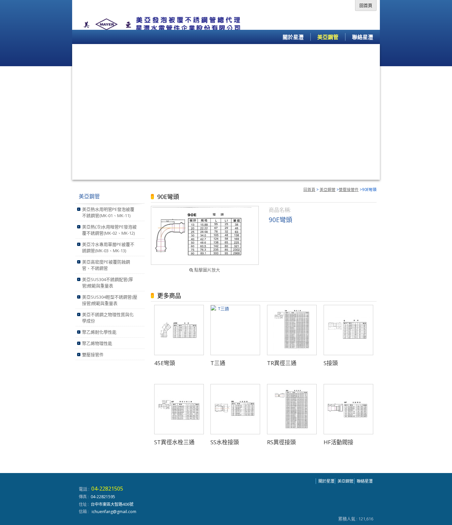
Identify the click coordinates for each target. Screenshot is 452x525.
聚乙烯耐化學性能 (99, 332)
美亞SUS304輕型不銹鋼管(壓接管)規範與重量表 (109, 300)
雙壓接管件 (349, 189)
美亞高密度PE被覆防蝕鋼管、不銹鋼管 (106, 265)
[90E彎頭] (205, 235)
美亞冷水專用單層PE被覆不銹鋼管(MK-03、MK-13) (108, 247)
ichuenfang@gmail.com (114, 511)
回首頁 (309, 189)
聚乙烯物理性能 (97, 343)
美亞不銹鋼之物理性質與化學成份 (108, 317)
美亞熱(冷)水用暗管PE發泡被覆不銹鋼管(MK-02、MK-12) (109, 230)
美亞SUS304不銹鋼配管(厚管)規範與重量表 (107, 282)
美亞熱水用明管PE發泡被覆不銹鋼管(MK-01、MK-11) (108, 212)
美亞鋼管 (328, 189)
